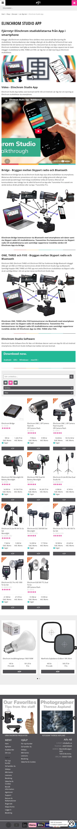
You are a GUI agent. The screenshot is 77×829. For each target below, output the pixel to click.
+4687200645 (67, 746)
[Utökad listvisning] (16, 383)
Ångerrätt (8, 804)
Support (8, 795)
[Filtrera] (71, 377)
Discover (14, 14)
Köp (12, 448)
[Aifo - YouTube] (15, 825)
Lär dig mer (23, 14)
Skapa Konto (10, 807)
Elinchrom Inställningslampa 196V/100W (18, 658)
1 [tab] (37, 678)
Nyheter (8, 747)
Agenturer (9, 792)
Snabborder (9, 750)
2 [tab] (39, 678)
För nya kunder (26, 744)
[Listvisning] (6, 383)
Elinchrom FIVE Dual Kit (36, 477)
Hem (7, 744)
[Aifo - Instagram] (7, 825)
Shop (8, 14)
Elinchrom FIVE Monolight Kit (12, 477)
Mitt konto (9, 772)
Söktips (8, 769)
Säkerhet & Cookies (28, 762)
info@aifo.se (67, 743)
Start (3, 14)
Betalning (8, 778)
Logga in (8, 810)
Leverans (8, 775)
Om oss (8, 753)
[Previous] (2, 718)
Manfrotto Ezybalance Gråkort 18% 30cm (56, 658)
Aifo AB (68, 739)
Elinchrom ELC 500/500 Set (37, 528)
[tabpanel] (19, 647)
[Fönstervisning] (11, 383)
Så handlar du (10, 766)
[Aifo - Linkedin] (23, 825)
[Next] (74, 718)
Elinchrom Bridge (8, 423)
